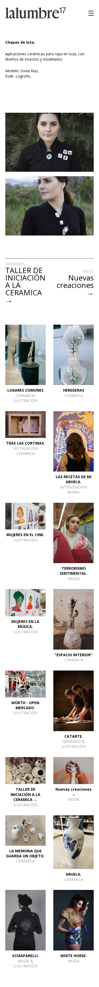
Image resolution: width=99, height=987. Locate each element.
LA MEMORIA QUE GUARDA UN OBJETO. (25, 853)
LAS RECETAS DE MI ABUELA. (73, 479)
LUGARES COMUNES (25, 390)
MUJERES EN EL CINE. (25, 534)
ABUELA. (73, 874)
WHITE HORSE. (73, 955)
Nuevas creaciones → (73, 792)
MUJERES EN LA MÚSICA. (25, 624)
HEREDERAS (73, 390)
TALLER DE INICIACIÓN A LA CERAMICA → (25, 794)
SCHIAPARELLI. (25, 955)
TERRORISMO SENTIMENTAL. (73, 571)
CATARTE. (73, 736)
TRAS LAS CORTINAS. (25, 443)
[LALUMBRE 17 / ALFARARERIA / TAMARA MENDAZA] (35, 13)
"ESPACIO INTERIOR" (73, 654)
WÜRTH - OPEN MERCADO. (25, 705)
